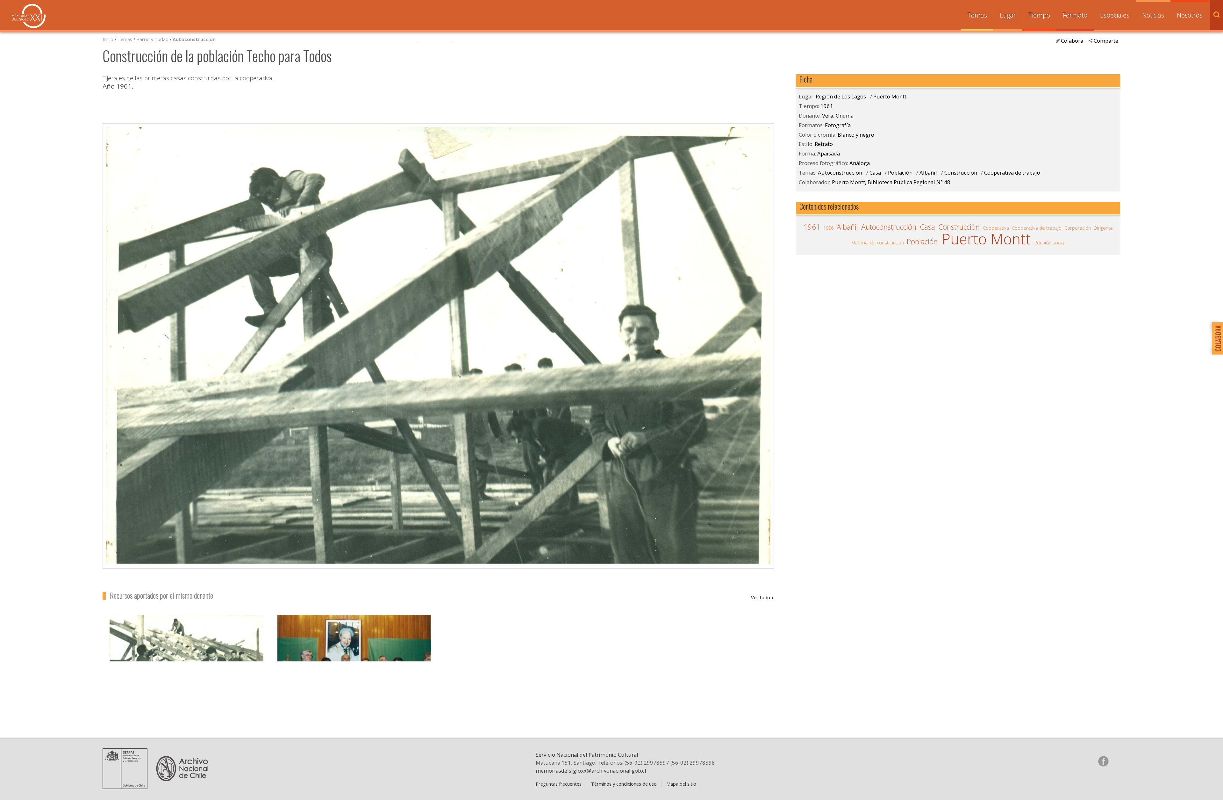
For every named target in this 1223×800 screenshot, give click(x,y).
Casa (875, 172)
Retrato (824, 144)
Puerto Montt (889, 96)
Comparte (1106, 40)
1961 (826, 106)
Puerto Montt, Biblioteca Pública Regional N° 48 (891, 182)
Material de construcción (877, 242)
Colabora (1072, 40)
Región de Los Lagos (841, 96)
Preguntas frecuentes (559, 784)
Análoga (859, 163)
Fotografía (838, 125)
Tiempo (1039, 15)
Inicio (108, 39)
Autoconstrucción (194, 39)
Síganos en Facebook (1103, 761)
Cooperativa (996, 228)
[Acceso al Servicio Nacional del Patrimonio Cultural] (127, 786)
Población (900, 172)
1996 (828, 228)
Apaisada (828, 153)
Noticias (1153, 15)
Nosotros (1189, 15)
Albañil (928, 172)
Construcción (960, 172)
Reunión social (1049, 242)
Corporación (1077, 228)
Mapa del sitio (681, 784)
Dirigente (1103, 228)
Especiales (1114, 15)
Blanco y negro (856, 134)
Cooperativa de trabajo (1012, 172)
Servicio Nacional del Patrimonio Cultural (587, 754)
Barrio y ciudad (152, 39)
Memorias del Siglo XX (29, 16)
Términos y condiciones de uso (624, 784)
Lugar (1008, 15)
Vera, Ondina (762, 597)
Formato (1075, 15)
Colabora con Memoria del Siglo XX (1216, 338)
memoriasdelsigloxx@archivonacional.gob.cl (591, 770)
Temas (977, 15)
